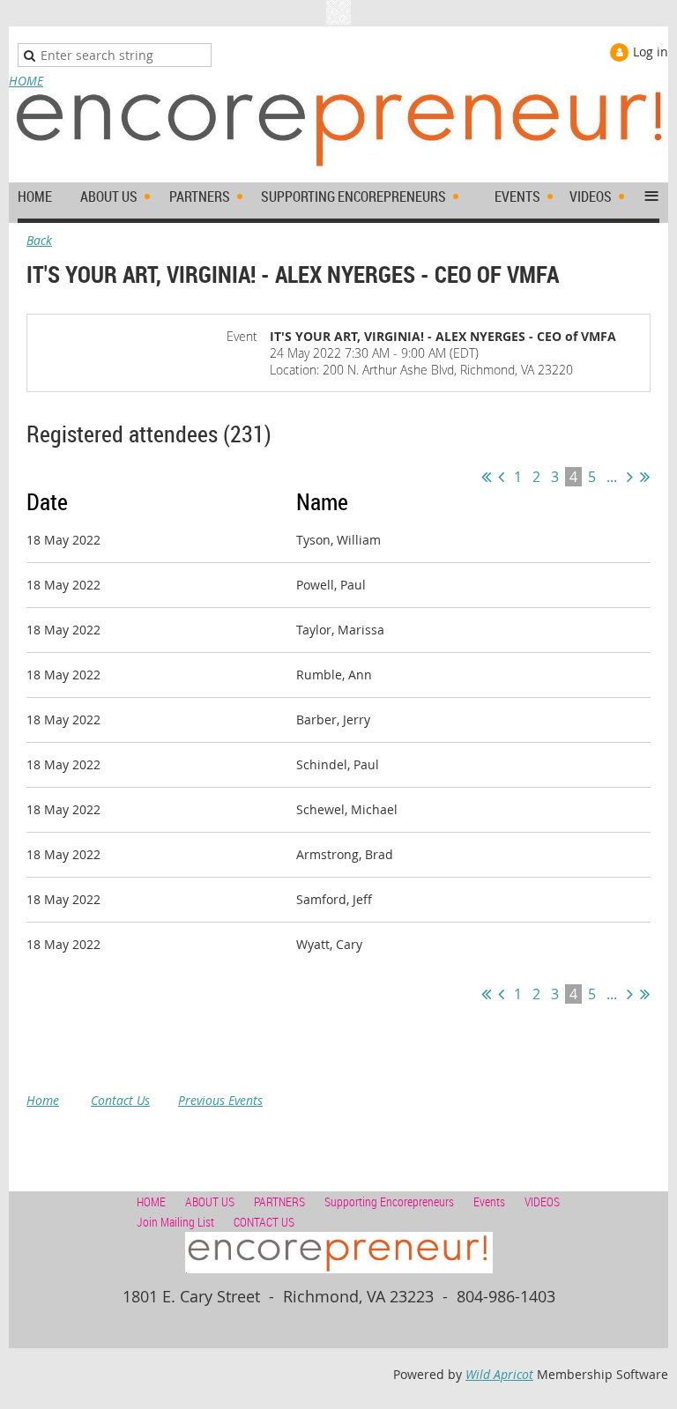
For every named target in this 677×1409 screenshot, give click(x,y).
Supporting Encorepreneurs (389, 1201)
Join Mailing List (175, 1221)
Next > (629, 477)
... (611, 476)
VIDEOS (542, 1201)
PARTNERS (279, 1201)
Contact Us (120, 1100)
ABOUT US (209, 1201)
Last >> (644, 477)
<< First (486, 477)
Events (489, 1201)
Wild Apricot (499, 1374)
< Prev (501, 477)
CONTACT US (264, 1221)
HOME (26, 80)
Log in (650, 51)
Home (42, 1100)
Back (39, 240)
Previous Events (220, 1100)
